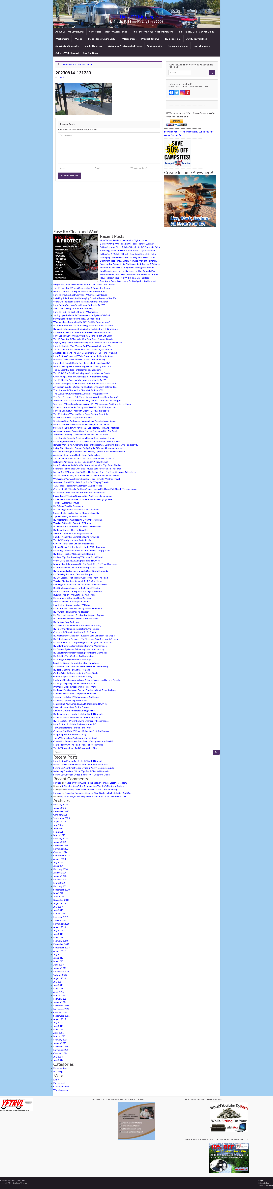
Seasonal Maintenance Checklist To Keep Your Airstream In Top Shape (87, 468)
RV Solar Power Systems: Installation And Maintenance (80, 645)
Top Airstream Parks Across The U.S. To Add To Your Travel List (84, 458)
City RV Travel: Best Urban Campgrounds (73, 543)
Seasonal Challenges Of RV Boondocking (73, 308)
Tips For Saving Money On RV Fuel (70, 516)
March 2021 (59, 882)
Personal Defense (177, 45)
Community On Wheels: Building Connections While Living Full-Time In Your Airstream (95, 489)
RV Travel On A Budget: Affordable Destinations (77, 526)
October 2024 (60, 852)
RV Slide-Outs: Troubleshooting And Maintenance (77, 608)
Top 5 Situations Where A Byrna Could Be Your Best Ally (80, 414)
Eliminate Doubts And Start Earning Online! (74, 710)
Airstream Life (154, 45)
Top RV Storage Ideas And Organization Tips (75, 748)
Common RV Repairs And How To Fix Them (74, 632)
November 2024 (61, 848)
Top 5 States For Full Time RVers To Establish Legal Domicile (82, 349)
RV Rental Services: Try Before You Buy (72, 417)
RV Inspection (172, 38)
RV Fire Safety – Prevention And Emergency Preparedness (81, 720)
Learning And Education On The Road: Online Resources (80, 584)
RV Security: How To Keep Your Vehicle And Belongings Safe (82, 499)
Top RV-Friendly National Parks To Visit (72, 540)
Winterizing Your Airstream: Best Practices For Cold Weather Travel (86, 478)
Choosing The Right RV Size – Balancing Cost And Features (81, 731)
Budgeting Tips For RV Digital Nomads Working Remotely (128, 260)
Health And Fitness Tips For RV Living (71, 605)
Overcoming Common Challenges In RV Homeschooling (80, 376)
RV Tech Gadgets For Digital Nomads (71, 669)
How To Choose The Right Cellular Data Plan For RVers (80, 291)
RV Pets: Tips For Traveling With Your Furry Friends (78, 557)
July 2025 (58, 824)
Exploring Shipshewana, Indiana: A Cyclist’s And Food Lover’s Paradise (87, 679)
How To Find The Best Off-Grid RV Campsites (76, 311)
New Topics (95, 31)
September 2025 (61, 818)
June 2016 (58, 985)
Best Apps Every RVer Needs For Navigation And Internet (128, 281)
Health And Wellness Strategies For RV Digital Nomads (127, 267)
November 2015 (61, 1009)
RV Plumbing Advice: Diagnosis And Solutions (75, 618)
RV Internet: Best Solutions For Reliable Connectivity (79, 492)
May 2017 (58, 961)
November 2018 (61, 923)
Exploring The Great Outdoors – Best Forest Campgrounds (81, 550)
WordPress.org (60, 1089)
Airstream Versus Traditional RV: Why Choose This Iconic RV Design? (87, 400)
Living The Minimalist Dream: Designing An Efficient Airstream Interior (87, 448)
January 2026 (59, 807)
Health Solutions (201, 45)
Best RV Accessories (116, 31)
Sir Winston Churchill (66, 45)
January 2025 (59, 842)
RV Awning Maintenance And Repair (71, 611)
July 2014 (58, 1056)
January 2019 (59, 920)
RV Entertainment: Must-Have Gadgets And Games (78, 567)
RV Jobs (78, 38)
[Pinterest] (187, 92)
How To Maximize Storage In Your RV (71, 601)
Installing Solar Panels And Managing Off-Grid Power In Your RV (84, 298)
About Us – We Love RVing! (69, 31)
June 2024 (58, 865)
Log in (56, 1079)
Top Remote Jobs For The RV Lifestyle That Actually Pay (127, 271)
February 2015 (60, 1039)
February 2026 (60, 804)
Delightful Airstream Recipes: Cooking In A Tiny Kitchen (80, 461)
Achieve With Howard (67, 53)
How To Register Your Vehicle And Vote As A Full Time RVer (82, 346)
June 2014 (58, 1060)
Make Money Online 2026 (101, 38)
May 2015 (58, 1029)
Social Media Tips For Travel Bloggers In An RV (76, 512)
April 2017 (58, 964)
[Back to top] (266, 1182)
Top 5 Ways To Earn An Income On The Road (75, 737)
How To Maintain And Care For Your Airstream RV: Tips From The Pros (87, 465)
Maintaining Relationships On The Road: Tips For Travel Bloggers (85, 564)
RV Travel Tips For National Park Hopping (74, 553)
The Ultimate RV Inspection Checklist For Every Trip (78, 390)
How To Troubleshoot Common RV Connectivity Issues (80, 294)
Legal (260, 1180)
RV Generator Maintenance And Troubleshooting (77, 625)
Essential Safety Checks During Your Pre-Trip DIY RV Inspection (84, 407)
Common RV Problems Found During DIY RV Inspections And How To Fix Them (92, 403)
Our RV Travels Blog (196, 38)
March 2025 (59, 835)
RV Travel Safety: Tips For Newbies (70, 530)
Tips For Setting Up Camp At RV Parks (72, 523)
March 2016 (59, 995)
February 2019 (60, 917)
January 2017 (59, 968)
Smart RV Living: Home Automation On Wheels (76, 662)
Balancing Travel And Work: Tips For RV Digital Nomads (127, 250)
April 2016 (58, 991)
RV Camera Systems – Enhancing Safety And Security (78, 649)
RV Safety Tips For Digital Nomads (70, 700)
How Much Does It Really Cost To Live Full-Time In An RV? (81, 363)
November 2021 (61, 879)
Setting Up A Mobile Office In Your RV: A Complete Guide (128, 253)
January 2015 (59, 1043)
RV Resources (128, 38)
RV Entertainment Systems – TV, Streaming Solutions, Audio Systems (86, 639)
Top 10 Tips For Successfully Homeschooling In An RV (79, 380)
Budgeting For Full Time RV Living (69, 734)
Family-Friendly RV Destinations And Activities (76, 536)
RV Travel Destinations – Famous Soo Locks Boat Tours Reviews (84, 690)
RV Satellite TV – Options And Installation (73, 656)
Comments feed (61, 1086)
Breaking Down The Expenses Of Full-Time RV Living (79, 359)
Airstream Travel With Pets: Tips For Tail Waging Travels (81, 482)
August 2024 (59, 859)
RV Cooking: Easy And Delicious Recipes (73, 574)
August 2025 (59, 821)
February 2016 (60, 998)
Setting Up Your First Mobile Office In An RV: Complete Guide (130, 247)
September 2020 (61, 889)
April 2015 (58, 1032)
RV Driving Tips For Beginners (68, 506)
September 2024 (61, 855)
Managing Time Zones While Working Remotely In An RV (128, 257)
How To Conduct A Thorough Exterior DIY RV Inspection (81, 410)
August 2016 (59, 978)
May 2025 (58, 831)
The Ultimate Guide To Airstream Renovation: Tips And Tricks (83, 438)
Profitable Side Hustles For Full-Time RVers (74, 686)
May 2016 (58, 988)
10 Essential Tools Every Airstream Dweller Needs (77, 485)
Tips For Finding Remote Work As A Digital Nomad (78, 581)
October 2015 (60, 1012)
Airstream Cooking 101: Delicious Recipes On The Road (80, 434)
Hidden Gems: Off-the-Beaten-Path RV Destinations (79, 547)
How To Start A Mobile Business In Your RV (74, 724)
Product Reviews (150, 38)
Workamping (62, 38)
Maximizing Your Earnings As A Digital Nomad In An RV (80, 703)
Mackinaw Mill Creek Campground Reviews (74, 693)
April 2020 (58, 896)
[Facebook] (171, 92)
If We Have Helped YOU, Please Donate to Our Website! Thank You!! (190, 115)
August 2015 (59, 1019)
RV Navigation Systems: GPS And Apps (72, 659)
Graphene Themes (20, 1183)
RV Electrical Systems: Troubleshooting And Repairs (78, 615)
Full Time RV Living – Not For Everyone (153, 31)
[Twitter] (176, 92)
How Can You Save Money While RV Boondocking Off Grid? (82, 335)
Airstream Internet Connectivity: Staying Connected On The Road (85, 431)
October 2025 (60, 814)
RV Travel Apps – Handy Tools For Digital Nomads (78, 714)
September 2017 (61, 947)
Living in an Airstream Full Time (124, 45)
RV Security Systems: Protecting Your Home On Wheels (80, 652)
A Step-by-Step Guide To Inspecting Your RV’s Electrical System (96, 782)
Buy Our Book (90, 53)
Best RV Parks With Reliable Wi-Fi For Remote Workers (127, 243)
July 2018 (58, 930)
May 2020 (58, 893)
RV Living (58, 1071)
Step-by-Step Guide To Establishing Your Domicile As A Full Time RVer (87, 342)
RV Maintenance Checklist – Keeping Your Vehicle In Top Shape (84, 635)
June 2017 (58, 957)
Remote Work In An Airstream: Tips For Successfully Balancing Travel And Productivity (95, 444)
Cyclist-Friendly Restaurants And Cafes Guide (75, 673)
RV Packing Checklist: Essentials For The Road (76, 509)
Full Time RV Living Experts (136, 16)
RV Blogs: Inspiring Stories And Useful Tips (74, 683)
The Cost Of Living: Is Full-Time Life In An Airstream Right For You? (85, 397)
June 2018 (58, 934)
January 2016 (59, 1002)
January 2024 (59, 872)
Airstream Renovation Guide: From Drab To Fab (76, 455)
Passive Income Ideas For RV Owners (71, 707)
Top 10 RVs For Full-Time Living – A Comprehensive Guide (81, 373)
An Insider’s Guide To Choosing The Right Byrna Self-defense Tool (85, 386)
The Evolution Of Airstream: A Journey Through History (80, 393)
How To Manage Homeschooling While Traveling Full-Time (82, 366)
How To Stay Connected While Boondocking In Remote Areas (83, 356)
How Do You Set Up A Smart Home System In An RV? (79, 305)
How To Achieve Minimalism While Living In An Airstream (81, 424)
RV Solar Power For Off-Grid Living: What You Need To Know (83, 325)
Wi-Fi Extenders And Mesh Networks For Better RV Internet (129, 274)
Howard (61, 77)
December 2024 (61, 845)
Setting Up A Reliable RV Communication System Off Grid (81, 315)
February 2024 (60, 869)
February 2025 (60, 838)
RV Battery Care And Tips (66, 622)
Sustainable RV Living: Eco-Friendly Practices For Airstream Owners (86, 475)
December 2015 (61, 1005)
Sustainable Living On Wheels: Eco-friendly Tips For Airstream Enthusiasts (89, 451)
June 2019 (58, 910)
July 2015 (58, 1022)
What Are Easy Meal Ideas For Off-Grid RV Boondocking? (81, 322)
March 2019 (59, 913)
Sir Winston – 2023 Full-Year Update (76, 64)
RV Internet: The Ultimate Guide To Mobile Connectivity (80, 666)
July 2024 (58, 862)
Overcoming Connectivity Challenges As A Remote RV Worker (130, 264)
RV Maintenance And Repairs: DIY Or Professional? (78, 519)
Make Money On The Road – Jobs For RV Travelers (78, 744)
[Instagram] (182, 92)
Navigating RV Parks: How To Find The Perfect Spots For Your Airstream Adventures (94, 472)
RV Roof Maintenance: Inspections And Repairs (76, 628)
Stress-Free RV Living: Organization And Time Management (82, 495)
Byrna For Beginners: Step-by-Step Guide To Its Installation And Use (98, 793)
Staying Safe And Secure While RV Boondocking (76, 318)
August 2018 (59, 927)
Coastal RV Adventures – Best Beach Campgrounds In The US (83, 741)
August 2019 (59, 903)
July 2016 (58, 981)
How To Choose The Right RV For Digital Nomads (77, 591)
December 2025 (61, 811)
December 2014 (61, 1046)
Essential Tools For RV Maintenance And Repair (76, 697)
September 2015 (61, 1015)
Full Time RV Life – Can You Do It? (196, 31)
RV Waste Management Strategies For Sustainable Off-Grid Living (85, 328)
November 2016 (61, 971)
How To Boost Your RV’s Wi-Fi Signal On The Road (124, 277)
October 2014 (60, 1053)
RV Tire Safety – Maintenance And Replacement (76, 717)
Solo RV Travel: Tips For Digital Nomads (73, 533)
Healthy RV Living (92, 45)
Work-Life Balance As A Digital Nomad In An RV (77, 560)
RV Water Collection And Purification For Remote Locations (82, 332)
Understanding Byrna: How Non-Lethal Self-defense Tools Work (84, 383)
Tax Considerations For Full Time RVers (72, 727)
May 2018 (58, 937)
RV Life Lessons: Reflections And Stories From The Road (80, 577)
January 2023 (59, 876)
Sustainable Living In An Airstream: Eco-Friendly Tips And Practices (86, 427)
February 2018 (60, 940)
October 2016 (60, 974)
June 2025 (58, 828)
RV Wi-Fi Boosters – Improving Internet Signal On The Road (82, 642)
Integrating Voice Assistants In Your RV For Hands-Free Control (84, 284)
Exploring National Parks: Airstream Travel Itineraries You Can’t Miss (86, 441)
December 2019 (61, 899)
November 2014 (61, 1049)
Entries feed (59, 1083)
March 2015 (59, 1036)
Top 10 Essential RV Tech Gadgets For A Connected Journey (82, 288)
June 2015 (58, 1026)
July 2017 (58, 954)
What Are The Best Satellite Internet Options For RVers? (80, 301)
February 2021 (60, 886)
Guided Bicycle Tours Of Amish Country (72, 676)
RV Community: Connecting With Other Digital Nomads (80, 570)
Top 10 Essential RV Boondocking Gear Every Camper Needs (83, 339)
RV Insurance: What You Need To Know (72, 598)
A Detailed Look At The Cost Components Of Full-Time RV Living (85, 352)
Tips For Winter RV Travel (66, 502)
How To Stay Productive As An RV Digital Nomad (124, 240)
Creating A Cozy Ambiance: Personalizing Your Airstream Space (84, 420)
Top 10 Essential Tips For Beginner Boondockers (77, 369)
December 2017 (61, 944)
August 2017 (59, 951)
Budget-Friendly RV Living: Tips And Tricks (74, 594)
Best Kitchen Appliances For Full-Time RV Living (76, 587)
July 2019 (58, 906)
